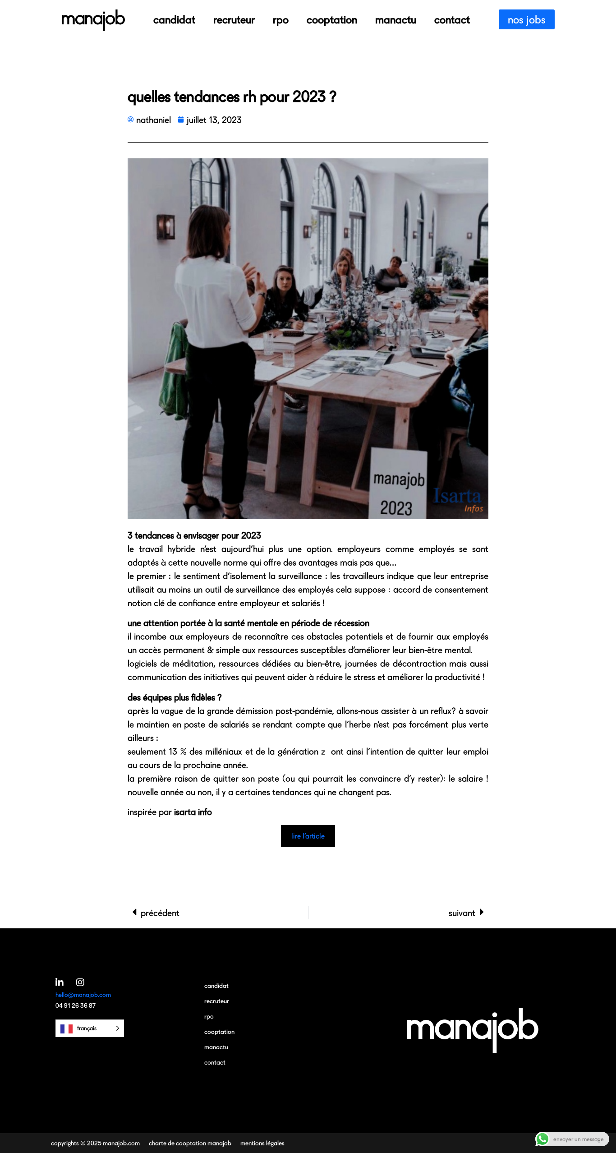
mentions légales (262, 1143)
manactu (395, 19)
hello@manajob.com (83, 994)
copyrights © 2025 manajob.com (95, 1143)
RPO (281, 19)
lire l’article (308, 835)
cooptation (332, 19)
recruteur (234, 19)
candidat (174, 19)
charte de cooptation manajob (190, 1143)
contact (452, 19)
